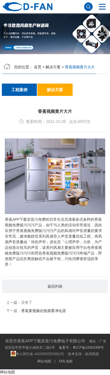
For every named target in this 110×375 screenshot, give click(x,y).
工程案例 (19, 90)
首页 (37, 67)
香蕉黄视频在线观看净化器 (43, 311)
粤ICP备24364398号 (88, 348)
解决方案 (53, 67)
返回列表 (55, 286)
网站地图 (44, 361)
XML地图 (65, 361)
